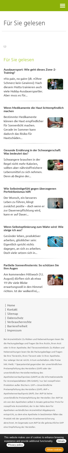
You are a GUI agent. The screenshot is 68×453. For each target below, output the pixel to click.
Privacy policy (15, 444)
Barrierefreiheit (17, 326)
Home (11, 305)
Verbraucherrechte (19, 322)
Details (61, 441)
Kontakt (12, 309)
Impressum (14, 330)
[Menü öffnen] (62, 5)
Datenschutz (15, 317)
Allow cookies (54, 449)
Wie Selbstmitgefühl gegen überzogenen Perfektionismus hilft (30, 190)
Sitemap (12, 313)
